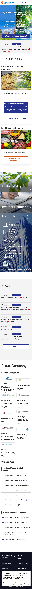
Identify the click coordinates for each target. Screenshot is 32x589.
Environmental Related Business (22, 108)
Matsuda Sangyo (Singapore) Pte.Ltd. (15, 475)
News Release (22, 568)
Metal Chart (14, 118)
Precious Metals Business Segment (14, 103)
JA (22, 3)
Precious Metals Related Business (10, 108)
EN (25, 3)
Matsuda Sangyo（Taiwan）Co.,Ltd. (15, 500)
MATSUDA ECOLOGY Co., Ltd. (22, 404)
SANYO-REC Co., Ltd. (21, 436)
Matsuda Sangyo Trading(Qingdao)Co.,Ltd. (17, 517)
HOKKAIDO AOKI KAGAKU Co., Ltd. (7, 404)
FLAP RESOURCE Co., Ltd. (8, 453)
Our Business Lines (22, 557)
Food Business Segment (14, 159)
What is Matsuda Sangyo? (16, 36)
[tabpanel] (16, 47)
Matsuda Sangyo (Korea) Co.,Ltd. (14, 505)
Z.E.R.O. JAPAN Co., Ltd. (23, 387)
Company (5, 568)
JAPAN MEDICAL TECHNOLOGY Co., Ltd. (7, 388)
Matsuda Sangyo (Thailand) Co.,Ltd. (15, 480)
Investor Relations (23, 563)
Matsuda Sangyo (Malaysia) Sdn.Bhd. (15, 490)
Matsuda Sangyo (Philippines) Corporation (16, 485)
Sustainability (6, 563)
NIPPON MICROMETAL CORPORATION (8, 436)
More (14, 347)
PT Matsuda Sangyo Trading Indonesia (15, 539)
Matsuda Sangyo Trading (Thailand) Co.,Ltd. (17, 522)
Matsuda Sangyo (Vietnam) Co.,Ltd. (14, 495)
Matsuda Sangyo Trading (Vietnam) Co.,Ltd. (17, 527)
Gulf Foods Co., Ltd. (7, 420)
